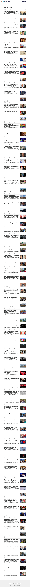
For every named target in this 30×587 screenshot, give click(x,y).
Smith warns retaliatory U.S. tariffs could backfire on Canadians (11, 25)
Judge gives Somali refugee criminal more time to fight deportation (11, 147)
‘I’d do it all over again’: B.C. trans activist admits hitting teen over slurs (11, 32)
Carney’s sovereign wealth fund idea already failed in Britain (11, 78)
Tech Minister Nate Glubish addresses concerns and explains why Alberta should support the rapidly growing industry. (11, 168)
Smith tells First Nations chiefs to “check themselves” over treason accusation (11, 473)
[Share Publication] (21, 1)
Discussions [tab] (9, 9)
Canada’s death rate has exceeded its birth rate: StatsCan (11, 460)
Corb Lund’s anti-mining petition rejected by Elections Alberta (11, 379)
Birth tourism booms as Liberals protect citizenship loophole (11, 133)
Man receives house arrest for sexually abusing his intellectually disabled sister (11, 325)
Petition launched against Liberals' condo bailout (11, 319)
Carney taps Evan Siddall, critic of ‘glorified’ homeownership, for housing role (11, 105)
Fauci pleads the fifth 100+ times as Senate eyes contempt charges (11, 203)
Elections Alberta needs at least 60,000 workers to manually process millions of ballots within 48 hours (11, 60)
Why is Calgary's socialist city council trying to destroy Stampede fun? (10, 428)
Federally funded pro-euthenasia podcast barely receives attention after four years (11, 351)
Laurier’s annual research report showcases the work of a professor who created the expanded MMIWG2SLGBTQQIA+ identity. (11, 128)
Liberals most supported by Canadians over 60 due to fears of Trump (11, 256)
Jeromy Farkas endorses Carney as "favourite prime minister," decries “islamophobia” (10, 311)
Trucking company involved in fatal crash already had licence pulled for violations (11, 533)
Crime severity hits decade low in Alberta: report (11, 209)
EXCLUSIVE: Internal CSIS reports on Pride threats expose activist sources (11, 507)
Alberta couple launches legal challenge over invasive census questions (11, 52)
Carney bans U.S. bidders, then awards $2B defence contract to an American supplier (11, 277)
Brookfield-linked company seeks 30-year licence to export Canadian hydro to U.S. (11, 216)
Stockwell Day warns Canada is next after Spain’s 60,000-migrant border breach (11, 153)
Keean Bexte (7, 437)
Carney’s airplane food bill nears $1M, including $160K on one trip (10, 298)
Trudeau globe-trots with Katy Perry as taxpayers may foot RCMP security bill (10, 38)
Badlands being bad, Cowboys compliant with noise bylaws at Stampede (11, 358)
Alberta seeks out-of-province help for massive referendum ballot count (10, 58)
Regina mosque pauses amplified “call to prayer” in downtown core (11, 414)
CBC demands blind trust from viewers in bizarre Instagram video (11, 567)
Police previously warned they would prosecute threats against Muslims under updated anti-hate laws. (11, 415)
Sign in (28, 1)
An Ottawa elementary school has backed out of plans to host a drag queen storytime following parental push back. (11, 495)
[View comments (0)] (9, 49)
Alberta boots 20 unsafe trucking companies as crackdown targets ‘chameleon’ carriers (9, 139)
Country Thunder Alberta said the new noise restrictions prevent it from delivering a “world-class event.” (11, 436)
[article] (15, 14)
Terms (16, 581)
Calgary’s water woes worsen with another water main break (11, 243)
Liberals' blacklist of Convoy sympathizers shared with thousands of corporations (11, 72)
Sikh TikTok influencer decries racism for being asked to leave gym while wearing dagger (11, 290)
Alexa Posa (7, 88)
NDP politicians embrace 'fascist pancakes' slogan (11, 262)
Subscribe (24, 1)
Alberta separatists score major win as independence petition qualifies (10, 229)
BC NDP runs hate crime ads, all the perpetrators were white (10, 400)
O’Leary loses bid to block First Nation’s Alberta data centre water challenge (11, 85)
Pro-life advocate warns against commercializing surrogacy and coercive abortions (11, 269)
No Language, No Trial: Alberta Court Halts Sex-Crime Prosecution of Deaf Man (11, 344)
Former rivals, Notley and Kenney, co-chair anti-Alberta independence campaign (11, 19)
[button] (15, 4)
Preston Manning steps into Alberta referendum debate (10, 92)
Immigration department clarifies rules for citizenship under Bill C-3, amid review (11, 392)
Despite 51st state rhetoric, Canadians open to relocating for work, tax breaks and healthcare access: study (11, 365)
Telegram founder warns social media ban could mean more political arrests (11, 487)
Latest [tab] (5, 9)
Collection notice (20, 581)
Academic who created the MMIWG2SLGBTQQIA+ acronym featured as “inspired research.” (11, 125)
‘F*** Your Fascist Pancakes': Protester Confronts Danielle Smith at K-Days (11, 283)
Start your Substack (13, 583)
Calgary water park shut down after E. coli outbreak (11, 118)
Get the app (18, 583)
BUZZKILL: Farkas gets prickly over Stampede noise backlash (10, 448)
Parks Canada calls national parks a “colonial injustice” (10, 339)
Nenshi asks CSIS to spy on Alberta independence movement (10, 513)
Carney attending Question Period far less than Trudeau (11, 547)
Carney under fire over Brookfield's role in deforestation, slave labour (11, 553)
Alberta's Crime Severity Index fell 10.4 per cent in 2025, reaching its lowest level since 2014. (11, 211)
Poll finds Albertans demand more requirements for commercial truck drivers (11, 45)
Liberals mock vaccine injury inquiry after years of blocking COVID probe (11, 160)
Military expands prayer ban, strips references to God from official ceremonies (11, 189)
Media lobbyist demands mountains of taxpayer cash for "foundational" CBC (10, 500)
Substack (11, 585)
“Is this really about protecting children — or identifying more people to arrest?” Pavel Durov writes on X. (11, 488)
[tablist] (7, 9)
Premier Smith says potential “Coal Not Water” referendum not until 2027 (10, 467)
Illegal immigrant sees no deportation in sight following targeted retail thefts (11, 385)
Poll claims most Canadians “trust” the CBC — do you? (11, 441)
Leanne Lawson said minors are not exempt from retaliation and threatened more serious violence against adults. (11, 34)
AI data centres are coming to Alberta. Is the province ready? (11, 167)
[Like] (4, 49)
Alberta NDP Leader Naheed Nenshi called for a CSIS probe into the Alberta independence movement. (11, 515)
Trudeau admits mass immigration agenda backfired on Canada (11, 407)
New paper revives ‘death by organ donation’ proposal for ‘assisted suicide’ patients (11, 236)
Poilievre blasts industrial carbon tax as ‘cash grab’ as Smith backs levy (11, 12)
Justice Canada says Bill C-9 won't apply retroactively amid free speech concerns (11, 223)
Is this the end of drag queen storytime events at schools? (10, 493)
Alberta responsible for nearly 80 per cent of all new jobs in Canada (11, 304)
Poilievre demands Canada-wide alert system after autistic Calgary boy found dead (11, 174)
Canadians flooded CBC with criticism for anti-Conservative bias (11, 573)
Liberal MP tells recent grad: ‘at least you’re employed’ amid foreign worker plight (11, 560)
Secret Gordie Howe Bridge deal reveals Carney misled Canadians (11, 249)
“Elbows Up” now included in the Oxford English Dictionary (11, 372)
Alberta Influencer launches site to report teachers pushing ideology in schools (11, 65)
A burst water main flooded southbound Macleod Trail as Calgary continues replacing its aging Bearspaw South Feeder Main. (11, 244)
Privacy (14, 581)
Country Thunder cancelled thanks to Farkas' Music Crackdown (10, 434)
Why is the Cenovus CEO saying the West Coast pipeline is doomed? (11, 527)
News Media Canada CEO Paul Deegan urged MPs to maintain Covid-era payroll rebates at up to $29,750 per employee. (11, 502)
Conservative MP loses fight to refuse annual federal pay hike (10, 112)
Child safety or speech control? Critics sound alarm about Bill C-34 (10, 520)
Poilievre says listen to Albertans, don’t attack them (11, 540)
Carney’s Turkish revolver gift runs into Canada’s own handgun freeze (11, 332)
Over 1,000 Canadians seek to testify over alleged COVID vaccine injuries (11, 98)
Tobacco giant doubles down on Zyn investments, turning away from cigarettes (11, 196)
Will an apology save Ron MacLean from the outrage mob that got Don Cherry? (11, 480)
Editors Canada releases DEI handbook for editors (11, 181)
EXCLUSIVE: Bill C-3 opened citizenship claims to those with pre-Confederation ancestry (11, 420)
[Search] (19, 1)
